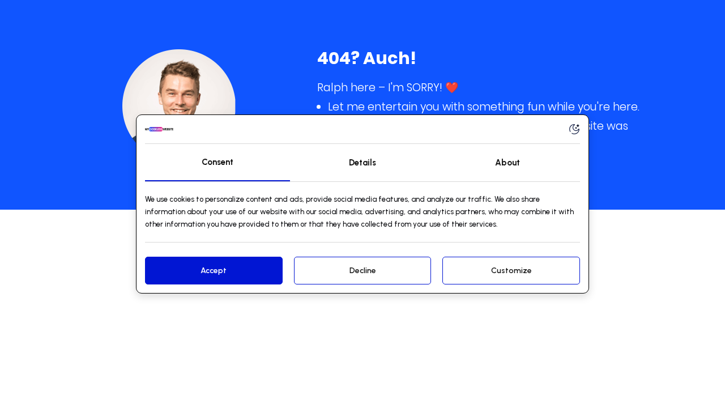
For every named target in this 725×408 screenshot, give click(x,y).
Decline (362, 270)
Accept (214, 270)
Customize (511, 270)
